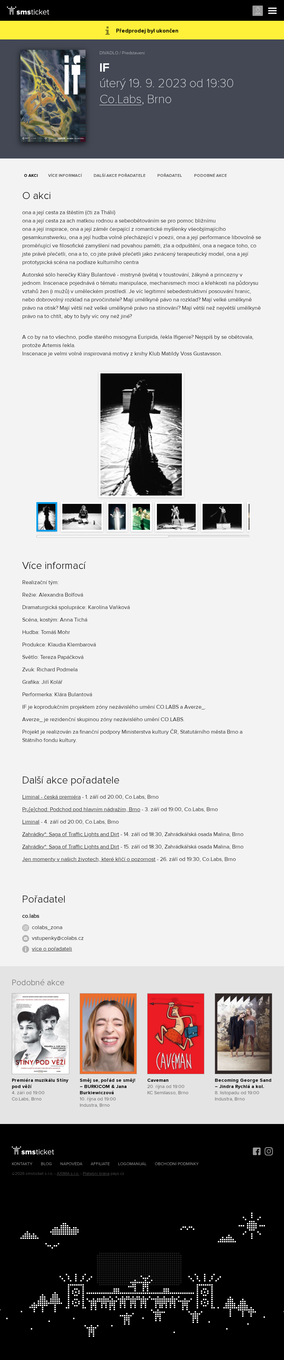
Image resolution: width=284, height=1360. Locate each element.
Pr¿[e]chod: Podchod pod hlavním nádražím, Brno (81, 809)
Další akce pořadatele (119, 175)
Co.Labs (120, 99)
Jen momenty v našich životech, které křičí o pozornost (89, 859)
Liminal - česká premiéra (51, 797)
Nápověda (71, 1164)
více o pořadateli (52, 948)
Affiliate (100, 1164)
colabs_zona (47, 927)
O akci (31, 175)
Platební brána (96, 1173)
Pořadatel (169, 175)
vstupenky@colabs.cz (58, 938)
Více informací (65, 175)
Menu (272, 11)
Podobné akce (210, 175)
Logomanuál (132, 1164)
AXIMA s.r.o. (68, 1173)
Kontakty (22, 1164)
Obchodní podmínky (177, 1164)
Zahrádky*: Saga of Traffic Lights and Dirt (70, 834)
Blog (46, 1164)
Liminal (30, 821)
